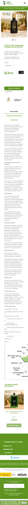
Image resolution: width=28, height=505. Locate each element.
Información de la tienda (13, 442)
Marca (15, 98)
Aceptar (24, 502)
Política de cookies (15, 504)
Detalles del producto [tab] (14, 116)
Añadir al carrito (14, 88)
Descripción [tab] (14, 111)
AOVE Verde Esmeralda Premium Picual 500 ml (14, 412)
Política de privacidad (10, 490)
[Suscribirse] (22, 486)
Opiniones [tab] (14, 120)
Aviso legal (13, 489)
